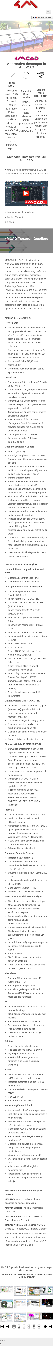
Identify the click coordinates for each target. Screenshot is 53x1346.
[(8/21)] (33, 1303)
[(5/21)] (20, 1304)
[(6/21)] (20, 1317)
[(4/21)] (20, 1291)
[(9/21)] (33, 1317)
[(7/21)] (33, 1291)
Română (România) (44, 17)
